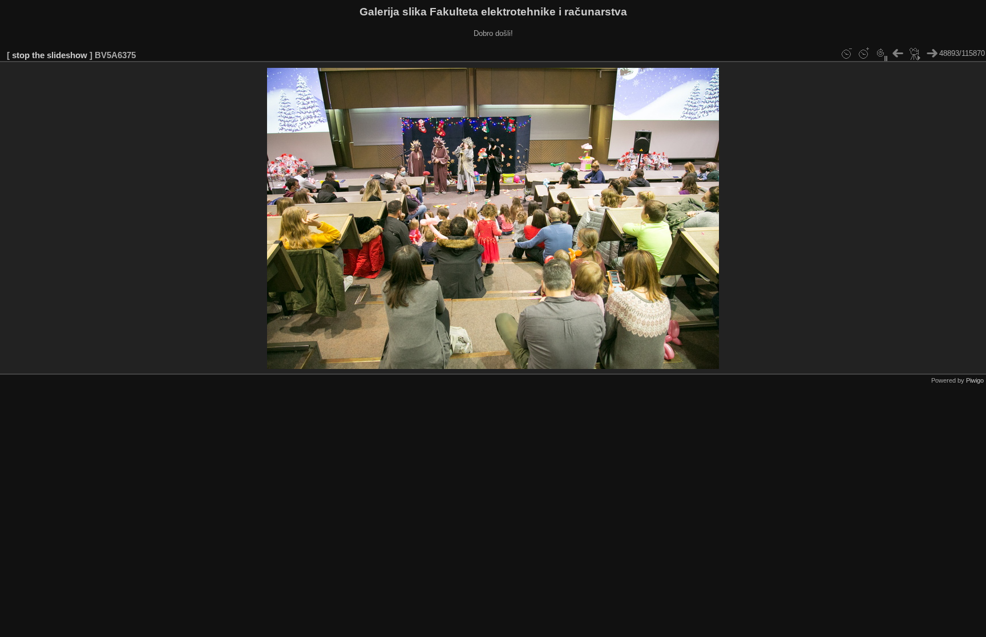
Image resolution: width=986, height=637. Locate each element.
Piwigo (975, 380)
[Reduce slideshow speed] (846, 53)
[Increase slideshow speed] (863, 53)
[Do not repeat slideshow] (880, 53)
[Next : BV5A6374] (931, 53)
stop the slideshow (49, 55)
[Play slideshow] (914, 53)
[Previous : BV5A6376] (897, 53)
